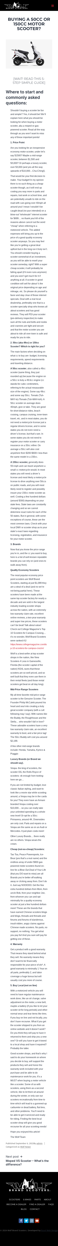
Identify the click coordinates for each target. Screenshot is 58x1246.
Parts (37, 1199)
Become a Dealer (16, 1204)
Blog (24, 1209)
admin (39, 1143)
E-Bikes (27, 1199)
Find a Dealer (37, 1204)
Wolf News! (25, 1146)
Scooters (14, 1199)
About (47, 1199)
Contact (35, 1209)
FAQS (51, 1204)
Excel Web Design (49, 1230)
